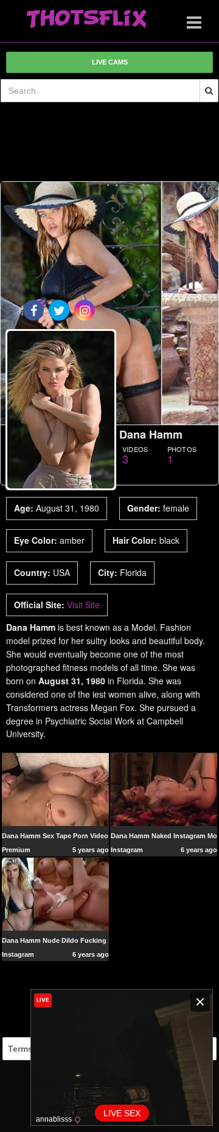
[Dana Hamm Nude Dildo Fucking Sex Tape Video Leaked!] (55, 893)
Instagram (127, 849)
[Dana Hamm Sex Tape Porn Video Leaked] (55, 789)
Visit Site (83, 605)
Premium (16, 849)
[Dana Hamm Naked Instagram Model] (164, 789)
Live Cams (110, 62)
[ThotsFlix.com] (86, 19)
